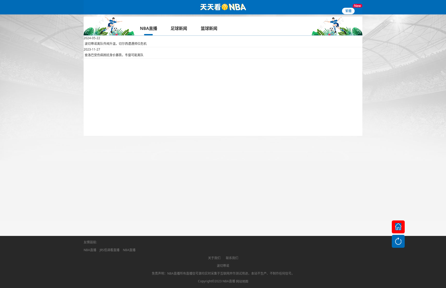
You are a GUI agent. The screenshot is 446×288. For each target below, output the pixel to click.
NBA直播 (90, 250)
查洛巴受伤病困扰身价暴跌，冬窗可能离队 (114, 55)
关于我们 (214, 258)
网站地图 (242, 281)
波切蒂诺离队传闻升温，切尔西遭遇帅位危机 (116, 44)
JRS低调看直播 (110, 250)
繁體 (348, 11)
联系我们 (232, 258)
